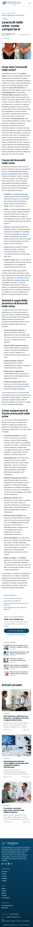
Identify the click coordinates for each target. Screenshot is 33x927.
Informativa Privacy (7, 905)
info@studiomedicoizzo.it (18, 634)
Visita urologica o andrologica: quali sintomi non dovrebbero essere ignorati (19, 666)
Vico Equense (6, 897)
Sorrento (4, 895)
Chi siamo (4, 871)
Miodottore (5, 908)
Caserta (4, 891)
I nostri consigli (10, 13)
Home (3, 13)
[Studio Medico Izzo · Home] (11, 3)
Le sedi (4, 873)
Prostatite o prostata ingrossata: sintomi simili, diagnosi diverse (18, 659)
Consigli (4, 880)
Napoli (3, 888)
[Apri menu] (29, 3)
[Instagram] (5, 864)
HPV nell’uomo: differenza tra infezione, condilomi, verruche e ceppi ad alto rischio (19, 646)
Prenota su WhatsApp (16, 630)
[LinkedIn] (8, 864)
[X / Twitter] (11, 864)
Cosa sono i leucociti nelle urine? (13, 598)
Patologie (4, 878)
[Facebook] (2, 864)
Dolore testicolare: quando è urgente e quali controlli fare (19, 672)
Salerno (4, 893)
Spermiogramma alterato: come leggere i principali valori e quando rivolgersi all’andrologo (19, 653)
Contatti (4, 876)
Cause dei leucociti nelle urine (12, 601)
